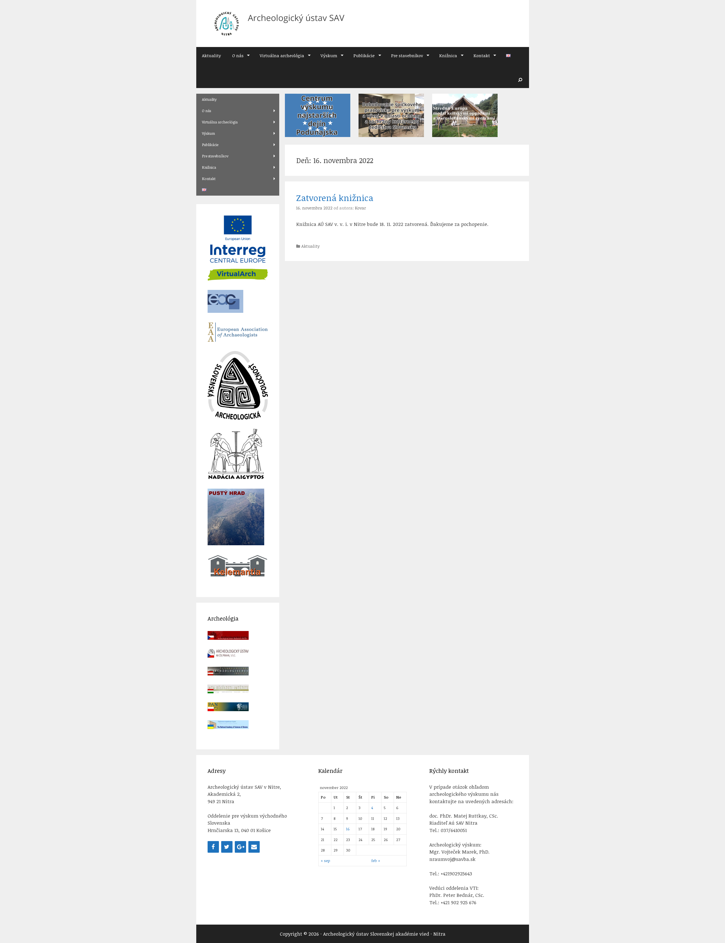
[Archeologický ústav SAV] (277, 23)
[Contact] (254, 847)
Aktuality (211, 55)
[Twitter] (227, 847)
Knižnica (448, 55)
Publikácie (364, 55)
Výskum (329, 55)
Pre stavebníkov (407, 55)
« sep (325, 860)
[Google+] (240, 847)
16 (348, 828)
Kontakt (482, 55)
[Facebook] (213, 847)
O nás (238, 55)
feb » (375, 860)
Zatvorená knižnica (334, 198)
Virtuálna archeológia (282, 55)
